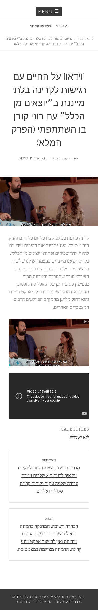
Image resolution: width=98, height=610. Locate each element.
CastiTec (72, 602)
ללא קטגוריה (41, 26)
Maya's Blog (63, 597)
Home (63, 26)
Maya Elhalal (32, 158)
